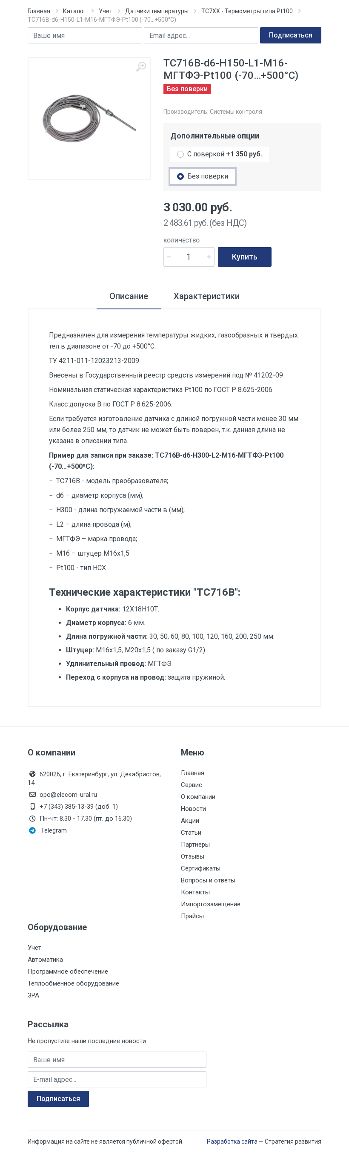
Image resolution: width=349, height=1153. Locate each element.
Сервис (191, 785)
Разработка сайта (232, 1141)
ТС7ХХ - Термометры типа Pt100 (247, 11)
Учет (105, 11)
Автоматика (45, 959)
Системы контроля (236, 111)
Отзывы (192, 856)
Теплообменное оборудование (73, 983)
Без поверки (207, 176)
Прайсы (192, 916)
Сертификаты (200, 868)
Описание (128, 296)
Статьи (191, 832)
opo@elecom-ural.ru (68, 794)
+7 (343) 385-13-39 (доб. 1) (79, 806)
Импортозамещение (210, 904)
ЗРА (33, 995)
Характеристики (207, 296)
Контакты (195, 892)
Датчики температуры (157, 11)
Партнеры (195, 844)
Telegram (54, 830)
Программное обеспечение (68, 971)
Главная (39, 11)
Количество (181, 240)
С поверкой (224, 154)
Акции (190, 820)
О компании (198, 797)
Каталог (74, 11)
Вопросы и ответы (208, 880)
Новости (193, 809)
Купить (244, 256)
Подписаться (290, 35)
